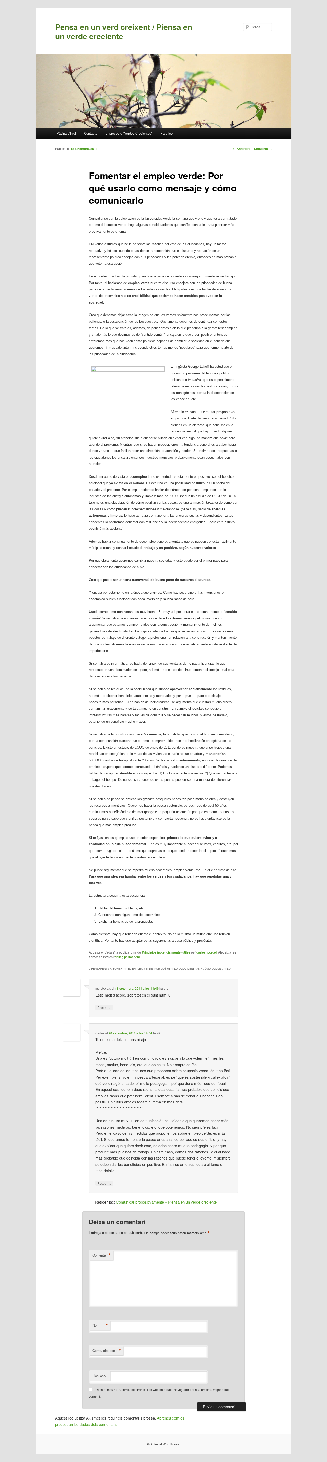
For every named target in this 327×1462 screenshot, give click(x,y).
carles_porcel (206, 952)
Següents (263, 148)
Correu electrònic (106, 1351)
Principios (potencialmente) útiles (166, 952)
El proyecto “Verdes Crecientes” (128, 133)
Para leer (167, 133)
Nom (100, 1325)
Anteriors (241, 148)
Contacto (90, 133)
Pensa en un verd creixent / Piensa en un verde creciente (123, 31)
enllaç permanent (127, 957)
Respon (104, 1007)
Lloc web (99, 1375)
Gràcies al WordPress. (163, 1444)
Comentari (101, 1255)
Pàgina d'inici (66, 133)
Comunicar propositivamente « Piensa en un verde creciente (166, 1202)
